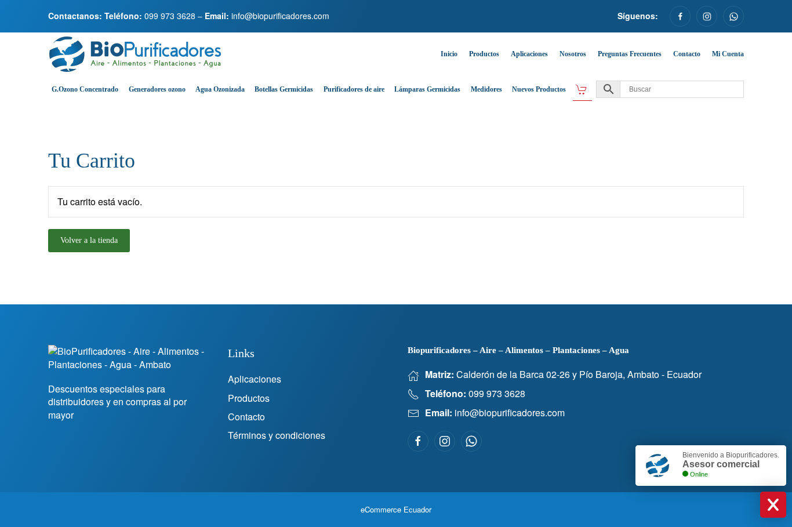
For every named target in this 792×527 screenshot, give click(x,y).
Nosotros (573, 54)
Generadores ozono (157, 89)
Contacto (686, 54)
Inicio (449, 54)
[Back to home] (135, 54)
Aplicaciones (529, 54)
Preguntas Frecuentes (630, 54)
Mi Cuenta (728, 54)
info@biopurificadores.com (280, 15)
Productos (484, 54)
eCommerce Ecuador (396, 509)
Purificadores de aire (354, 89)
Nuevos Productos (539, 89)
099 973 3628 (169, 15)
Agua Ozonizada (220, 89)
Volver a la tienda (89, 240)
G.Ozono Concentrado (85, 89)
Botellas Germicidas (284, 89)
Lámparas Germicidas (427, 89)
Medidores (486, 89)
